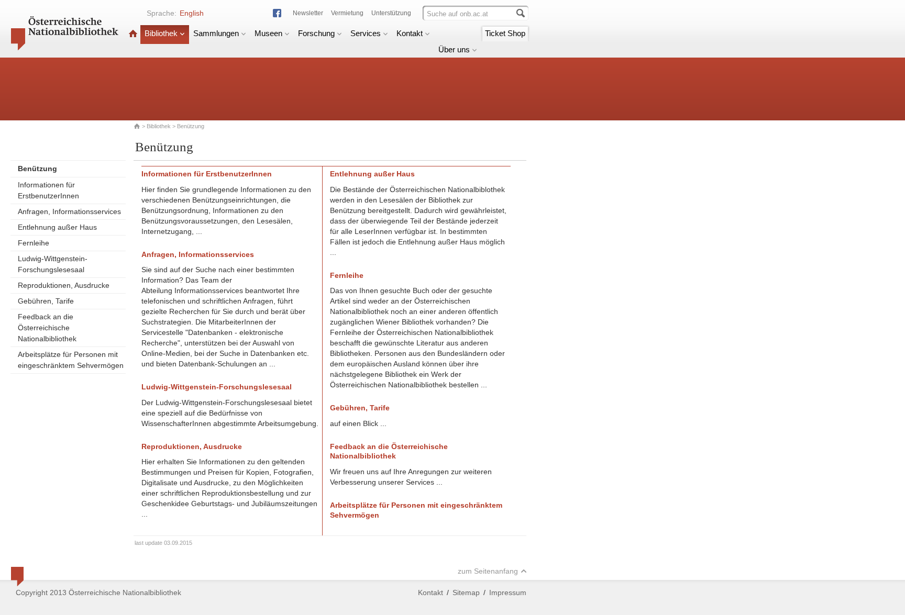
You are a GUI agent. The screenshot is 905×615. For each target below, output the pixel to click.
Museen (268, 33)
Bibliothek (161, 33)
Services (365, 33)
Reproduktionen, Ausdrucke (63, 285)
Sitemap (466, 592)
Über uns (454, 49)
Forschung (316, 33)
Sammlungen (216, 33)
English (192, 13)
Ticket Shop (505, 33)
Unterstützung (391, 13)
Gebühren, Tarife (46, 301)
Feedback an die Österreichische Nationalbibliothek (47, 327)
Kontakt (409, 33)
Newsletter (308, 13)
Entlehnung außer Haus (57, 227)
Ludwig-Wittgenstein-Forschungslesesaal (52, 264)
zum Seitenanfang (488, 571)
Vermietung (347, 13)
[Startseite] (133, 33)
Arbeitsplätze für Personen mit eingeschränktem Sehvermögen (71, 360)
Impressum (507, 592)
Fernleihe (33, 243)
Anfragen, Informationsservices (69, 211)
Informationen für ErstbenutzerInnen (48, 190)
